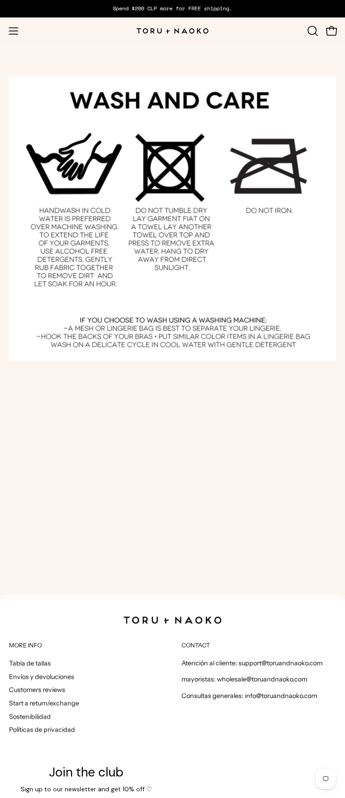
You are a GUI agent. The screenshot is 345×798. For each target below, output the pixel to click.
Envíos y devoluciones (41, 676)
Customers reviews (37, 689)
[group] (172, 8)
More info (25, 645)
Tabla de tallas (30, 663)
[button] (311, 31)
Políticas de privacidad (42, 729)
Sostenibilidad (30, 716)
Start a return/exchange (44, 703)
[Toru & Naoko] (172, 31)
